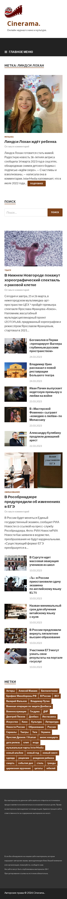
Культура (36, 721)
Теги (34, 732)
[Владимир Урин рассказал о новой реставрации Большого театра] (15, 376)
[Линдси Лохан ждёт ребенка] (33, 105)
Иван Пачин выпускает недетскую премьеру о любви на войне (45, 391)
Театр (7, 270)
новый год (33, 752)
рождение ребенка (43, 757)
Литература (51, 721)
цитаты (38, 768)
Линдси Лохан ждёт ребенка (30, 141)
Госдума (34, 711)
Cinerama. (23, 23)
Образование (12, 492)
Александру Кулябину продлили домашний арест (45, 436)
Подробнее (36, 183)
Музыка (9, 137)
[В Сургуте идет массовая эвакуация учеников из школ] (15, 569)
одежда (10, 757)
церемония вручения (18, 768)
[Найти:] (33, 212)
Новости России (15, 726)
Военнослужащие (16, 711)
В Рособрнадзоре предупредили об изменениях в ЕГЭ (32, 501)
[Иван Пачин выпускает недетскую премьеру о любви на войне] (15, 400)
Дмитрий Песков (15, 716)
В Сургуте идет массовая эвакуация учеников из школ (44, 561)
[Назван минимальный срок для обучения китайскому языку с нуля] (15, 618)
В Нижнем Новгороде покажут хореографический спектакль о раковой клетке (32, 280)
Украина (45, 732)
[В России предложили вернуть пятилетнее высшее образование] (15, 642)
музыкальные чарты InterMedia (24, 747)
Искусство (12, 721)
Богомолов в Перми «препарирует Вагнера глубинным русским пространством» (45, 345)
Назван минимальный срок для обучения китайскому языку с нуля (45, 611)
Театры (24, 732)
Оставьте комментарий (16, 146)
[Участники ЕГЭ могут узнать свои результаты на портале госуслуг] (15, 662)
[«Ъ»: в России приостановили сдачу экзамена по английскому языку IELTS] (15, 590)
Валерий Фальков (16, 701)
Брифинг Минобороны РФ (21, 695)
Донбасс (34, 716)
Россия (52, 726)
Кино (25, 721)
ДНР (45, 711)
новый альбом (14, 752)
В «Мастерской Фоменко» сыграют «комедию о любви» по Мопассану (45, 414)
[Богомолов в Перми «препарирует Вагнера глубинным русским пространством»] (15, 352)
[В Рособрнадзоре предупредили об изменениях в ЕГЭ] (33, 488)
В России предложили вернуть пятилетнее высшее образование (45, 633)
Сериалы (11, 732)
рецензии (23, 757)
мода (36, 742)
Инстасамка (49, 716)
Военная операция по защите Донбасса (28, 706)
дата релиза (13, 742)
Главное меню (21, 51)
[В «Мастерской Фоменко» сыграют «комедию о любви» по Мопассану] (15, 421)
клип (26, 742)
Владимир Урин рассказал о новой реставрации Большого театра (42, 369)
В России (45, 695)
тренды (51, 763)
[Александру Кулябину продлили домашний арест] (15, 445)
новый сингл (50, 752)
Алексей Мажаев (28, 690)
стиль (40, 763)
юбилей (50, 768)
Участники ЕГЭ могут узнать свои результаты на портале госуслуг (46, 655)
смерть (10, 763)
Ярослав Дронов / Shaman (21, 737)
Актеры (10, 690)
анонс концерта (49, 737)
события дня (25, 763)
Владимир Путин (40, 701)
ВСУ (56, 695)
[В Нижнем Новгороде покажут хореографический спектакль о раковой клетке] (33, 267)
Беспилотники (49, 690)
